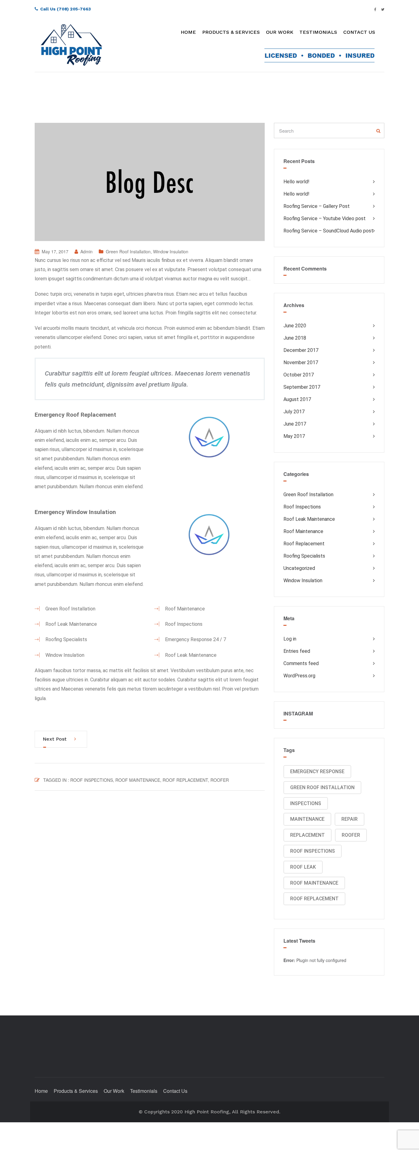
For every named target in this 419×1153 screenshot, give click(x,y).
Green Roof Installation (128, 251)
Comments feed (301, 663)
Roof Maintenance (137, 780)
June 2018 (294, 338)
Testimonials (318, 32)
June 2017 (294, 424)
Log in (289, 639)
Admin (86, 251)
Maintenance (307, 819)
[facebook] (375, 9)
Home (188, 32)
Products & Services (231, 32)
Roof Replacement (185, 780)
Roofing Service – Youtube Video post (324, 218)
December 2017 (300, 350)
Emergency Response (317, 771)
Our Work (279, 32)
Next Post (57, 739)
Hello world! (296, 182)
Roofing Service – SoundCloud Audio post (328, 231)
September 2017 (301, 387)
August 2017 (297, 399)
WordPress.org (299, 676)
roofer (219, 780)
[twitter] (382, 9)
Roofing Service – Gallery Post (316, 206)
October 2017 (298, 375)
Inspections (305, 803)
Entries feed (296, 651)
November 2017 (300, 362)
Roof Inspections (91, 780)
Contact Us (359, 32)
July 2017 (294, 412)
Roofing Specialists (304, 556)
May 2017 (294, 436)
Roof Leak (303, 867)
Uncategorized (299, 568)
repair (349, 819)
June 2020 (294, 326)
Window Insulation (170, 251)
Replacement (307, 835)
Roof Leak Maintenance (309, 519)
